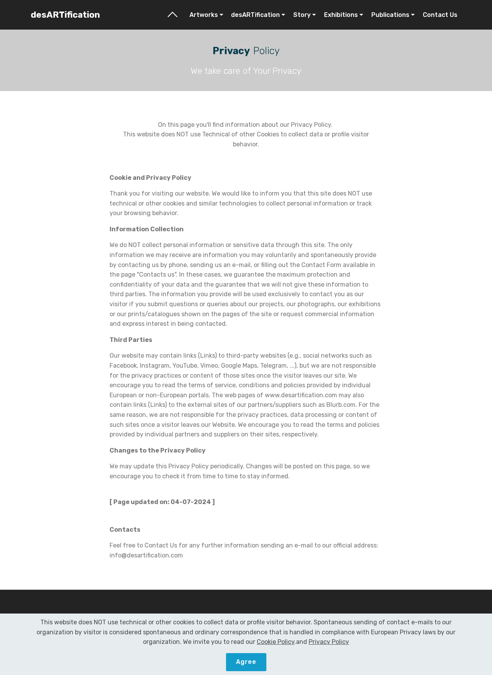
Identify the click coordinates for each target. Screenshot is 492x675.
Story (302, 14)
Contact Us (440, 14)
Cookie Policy (275, 641)
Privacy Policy (329, 641)
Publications (390, 14)
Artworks (203, 14)
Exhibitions (341, 14)
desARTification (65, 14)
